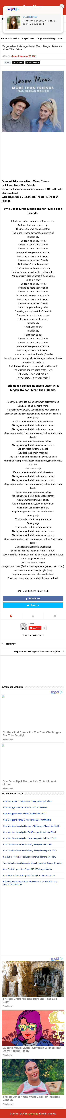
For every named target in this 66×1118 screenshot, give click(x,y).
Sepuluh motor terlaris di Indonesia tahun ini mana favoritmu (29, 857)
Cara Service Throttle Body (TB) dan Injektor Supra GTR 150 (28, 875)
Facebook (34, 598)
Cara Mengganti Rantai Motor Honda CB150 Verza (25, 807)
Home (4, 38)
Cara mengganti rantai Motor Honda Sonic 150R (24, 814)
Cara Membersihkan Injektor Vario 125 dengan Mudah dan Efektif (31, 826)
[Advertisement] (33, 922)
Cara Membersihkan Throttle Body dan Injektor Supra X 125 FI (30, 851)
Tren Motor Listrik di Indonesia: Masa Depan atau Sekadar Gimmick (32, 863)
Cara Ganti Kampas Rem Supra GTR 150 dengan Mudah (27, 869)
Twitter (34, 605)
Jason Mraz (14, 38)
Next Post (11, 644)
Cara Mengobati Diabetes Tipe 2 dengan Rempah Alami (27, 801)
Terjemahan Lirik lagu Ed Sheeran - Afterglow (37, 651)
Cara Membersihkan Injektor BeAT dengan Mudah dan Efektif (29, 832)
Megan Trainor (28, 38)
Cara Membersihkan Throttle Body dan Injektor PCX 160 (27, 844)
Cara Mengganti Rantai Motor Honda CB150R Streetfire (27, 820)
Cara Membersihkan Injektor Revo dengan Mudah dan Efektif (29, 838)
